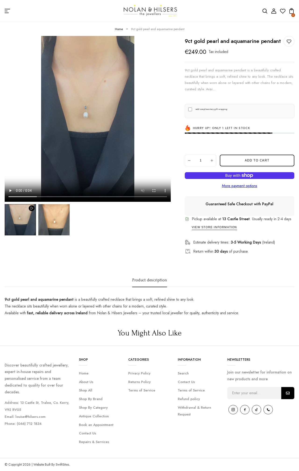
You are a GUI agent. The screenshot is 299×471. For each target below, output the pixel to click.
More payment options (239, 185)
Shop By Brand (91, 398)
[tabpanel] (21, 219)
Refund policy (189, 398)
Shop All (85, 390)
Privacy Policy (139, 373)
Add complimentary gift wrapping (211, 109)
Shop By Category (93, 407)
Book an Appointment (96, 424)
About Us (86, 381)
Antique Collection (94, 416)
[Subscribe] (287, 393)
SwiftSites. (63, 464)
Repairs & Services (94, 441)
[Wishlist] (282, 12)
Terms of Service (141, 390)
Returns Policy (139, 381)
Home (119, 29)
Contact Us (87, 433)
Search (183, 373)
